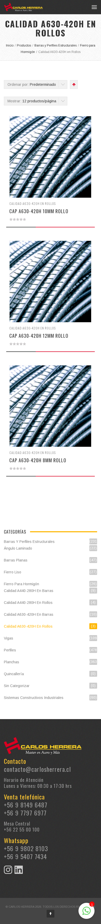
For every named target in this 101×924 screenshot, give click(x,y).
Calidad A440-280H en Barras (28, 591)
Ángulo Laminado (18, 548)
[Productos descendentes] (73, 84)
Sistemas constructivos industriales (33, 698)
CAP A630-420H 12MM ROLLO (38, 335)
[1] (86, 914)
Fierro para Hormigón (21, 584)
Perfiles (10, 650)
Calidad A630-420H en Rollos (32, 203)
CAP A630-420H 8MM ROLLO (37, 460)
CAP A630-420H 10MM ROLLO (38, 211)
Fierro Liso (12, 572)
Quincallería (14, 674)
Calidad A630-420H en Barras (28, 614)
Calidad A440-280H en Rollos (28, 602)
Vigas (8, 638)
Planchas (11, 662)
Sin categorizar (17, 686)
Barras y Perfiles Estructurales (29, 542)
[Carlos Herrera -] (23, 7)
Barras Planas (15, 560)
